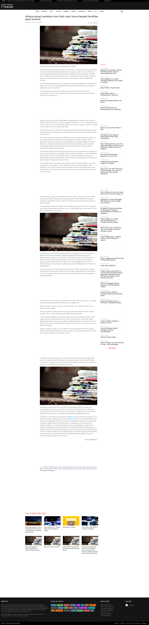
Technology (81, 11)
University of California (85, 468)
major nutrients (80, 269)
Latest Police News (105, 612)
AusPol (70, 608)
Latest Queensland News (106, 608)
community (73, 605)
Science (73, 11)
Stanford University (67, 468)
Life (96, 11)
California (51, 467)
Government (60, 605)
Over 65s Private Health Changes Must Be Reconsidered (109, 329)
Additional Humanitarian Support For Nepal (109, 162)
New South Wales (83, 608)
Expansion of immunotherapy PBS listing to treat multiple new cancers (111, 201)
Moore (41, 468)
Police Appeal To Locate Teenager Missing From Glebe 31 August (111, 80)
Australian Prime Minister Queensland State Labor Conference (109, 136)
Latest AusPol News (105, 615)
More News (112, 348)
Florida (60, 467)
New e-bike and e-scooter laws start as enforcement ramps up (111, 193)
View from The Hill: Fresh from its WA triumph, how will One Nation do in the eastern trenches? (111, 171)
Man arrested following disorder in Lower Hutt (108, 155)
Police (78, 605)
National (44, 11)
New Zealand (67, 610)
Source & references (90, 439)
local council (93, 605)
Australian (66, 605)
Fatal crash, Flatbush (108, 265)
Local (51, 11)
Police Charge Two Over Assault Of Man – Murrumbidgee (112, 343)
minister (76, 608)
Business (66, 11)
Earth (56, 467)
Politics (58, 11)
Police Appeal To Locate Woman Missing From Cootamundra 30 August (109, 220)
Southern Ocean (57, 468)
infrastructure (59, 610)
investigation (80, 610)
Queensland (54, 608)
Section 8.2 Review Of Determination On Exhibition (98, 1)
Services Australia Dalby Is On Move (73, 1)
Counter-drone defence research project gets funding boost (111, 293)
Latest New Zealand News (107, 610)
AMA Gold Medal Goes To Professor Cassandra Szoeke (110, 302)
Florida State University (68, 467)
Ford (76, 467)
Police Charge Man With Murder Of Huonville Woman (112, 259)
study (53, 130)
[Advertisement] (119, 5)
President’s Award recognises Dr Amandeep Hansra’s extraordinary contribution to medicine (111, 210)
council (66, 608)
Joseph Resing (62, 427)
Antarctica (46, 467)
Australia (53, 605)
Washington (51, 470)
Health (90, 11)
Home (37, 11)
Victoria (87, 605)
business (73, 610)
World (102, 11)
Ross (50, 468)
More (30, 611)
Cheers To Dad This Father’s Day (110, 128)
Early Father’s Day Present (28, 1)
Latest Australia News (106, 604)
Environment (92, 608)
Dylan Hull (72, 419)
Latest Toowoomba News (107, 606)
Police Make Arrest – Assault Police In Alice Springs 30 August (110, 238)
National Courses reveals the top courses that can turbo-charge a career (110, 229)
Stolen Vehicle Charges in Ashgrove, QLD (109, 322)
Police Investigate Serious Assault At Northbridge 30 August (109, 284)
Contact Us (122, 623)
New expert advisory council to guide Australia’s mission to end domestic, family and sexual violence (112, 146)
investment (87, 610)
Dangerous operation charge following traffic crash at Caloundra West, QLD (110, 71)
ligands (81, 317)
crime (92, 610)
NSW (82, 605)
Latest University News (106, 613)
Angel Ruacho (71, 417)
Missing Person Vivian (108, 337)
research (46, 468)
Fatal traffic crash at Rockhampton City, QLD (49, 1)
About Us (116, 623)
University (75, 468)
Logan (83, 467)
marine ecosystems (91, 467)
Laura (79, 467)
